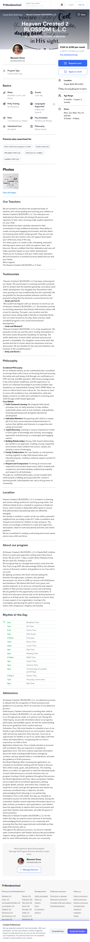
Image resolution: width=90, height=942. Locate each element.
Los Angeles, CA (8, 906)
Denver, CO (26, 896)
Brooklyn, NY (27, 909)
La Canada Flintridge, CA (11, 903)
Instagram (77, 913)
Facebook (77, 909)
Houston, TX (27, 916)
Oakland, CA (6, 909)
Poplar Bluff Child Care (12, 14)
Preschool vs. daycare (58, 896)
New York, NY (27, 903)
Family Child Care (42, 147)
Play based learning (57, 906)
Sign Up (81, 5)
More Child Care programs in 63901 (17, 147)
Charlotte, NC (27, 899)
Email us (38, 913)
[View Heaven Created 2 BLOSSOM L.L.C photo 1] (11, 181)
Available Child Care (11, 159)
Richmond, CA (7, 913)
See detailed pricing (68, 55)
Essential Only (58, 931)
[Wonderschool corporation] (45, 886)
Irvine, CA (5, 899)
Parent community (80, 896)
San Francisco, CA (9, 916)
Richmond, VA (27, 919)
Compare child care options (60, 903)
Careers (38, 903)
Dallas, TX (25, 913)
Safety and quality (41, 896)
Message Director (30, 869)
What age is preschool (58, 899)
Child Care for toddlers (34, 153)
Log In (71, 5)
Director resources (81, 903)
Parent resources (80, 899)
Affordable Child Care (12, 153)
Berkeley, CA (6, 896)
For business (39, 909)
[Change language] (63, 4)
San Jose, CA (7, 919)
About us (38, 899)
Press (37, 906)
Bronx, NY (26, 906)
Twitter (76, 916)
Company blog (79, 906)
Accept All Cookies (77, 931)
